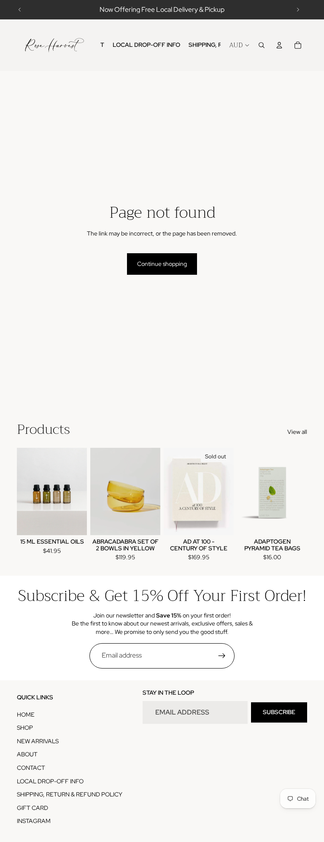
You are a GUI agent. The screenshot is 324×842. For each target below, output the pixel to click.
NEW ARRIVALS (38, 741)
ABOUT (27, 754)
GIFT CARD (32, 808)
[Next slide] (298, 9)
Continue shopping (162, 264)
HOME (26, 714)
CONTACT (31, 768)
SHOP (25, 727)
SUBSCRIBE (279, 712)
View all (297, 432)
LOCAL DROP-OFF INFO (50, 781)
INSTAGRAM (34, 821)
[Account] (279, 45)
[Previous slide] (20, 9)
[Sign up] (222, 656)
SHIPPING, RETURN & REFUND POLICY (69, 794)
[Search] (261, 45)
